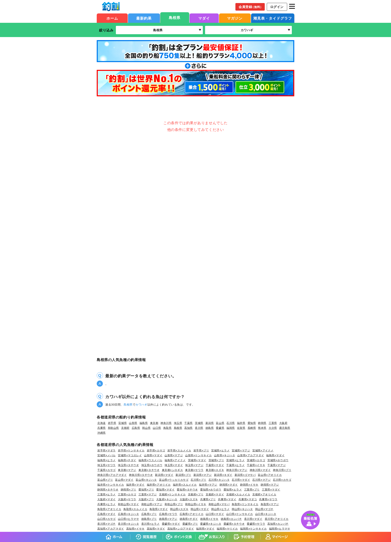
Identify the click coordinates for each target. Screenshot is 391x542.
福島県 (143, 423)
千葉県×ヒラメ (235, 465)
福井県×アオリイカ (159, 484)
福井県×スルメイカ (185, 484)
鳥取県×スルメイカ (135, 509)
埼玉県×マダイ (174, 465)
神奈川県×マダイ (260, 470)
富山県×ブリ (105, 479)
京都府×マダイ (215, 494)
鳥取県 (167, 427)
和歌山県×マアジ (152, 504)
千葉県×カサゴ (106, 470)
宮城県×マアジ (241, 450)
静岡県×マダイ (229, 484)
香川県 (199, 427)
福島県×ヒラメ (106, 460)
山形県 (133, 423)
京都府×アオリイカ (264, 494)
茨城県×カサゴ (256, 460)
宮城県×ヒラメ (220, 450)
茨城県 (199, 423)
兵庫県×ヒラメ (106, 504)
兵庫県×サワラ (268, 499)
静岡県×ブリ (128, 489)
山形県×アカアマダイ (250, 455)
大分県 (273, 427)
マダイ (204, 18)
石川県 (230, 423)
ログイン (277, 7)
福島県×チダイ (127, 460)
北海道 (101, 423)
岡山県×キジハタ (242, 509)
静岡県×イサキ (249, 484)
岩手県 (112, 423)
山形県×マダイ (153, 455)
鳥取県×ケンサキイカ (245, 504)
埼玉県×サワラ (106, 465)
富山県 (220, 423)
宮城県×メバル (106, 455)
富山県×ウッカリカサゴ (173, 479)
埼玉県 (178, 423)
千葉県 (188, 423)
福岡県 (230, 427)
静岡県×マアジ (270, 484)
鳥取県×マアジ (270, 504)
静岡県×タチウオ (108, 489)
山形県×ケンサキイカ (198, 455)
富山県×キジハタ (146, 479)
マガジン (235, 18)
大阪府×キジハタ (166, 499)
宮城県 (122, 423)
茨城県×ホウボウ (278, 460)
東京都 (154, 423)
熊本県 (262, 427)
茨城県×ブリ (216, 460)
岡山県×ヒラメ (220, 509)
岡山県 (146, 427)
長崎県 (252, 427)
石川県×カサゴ (282, 479)
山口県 (157, 427)
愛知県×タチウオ (187, 489)
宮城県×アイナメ (262, 450)
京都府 (125, 427)
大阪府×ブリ (146, 499)
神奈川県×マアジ (236, 470)
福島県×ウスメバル (150, 460)
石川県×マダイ (241, 479)
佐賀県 (241, 427)
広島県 (136, 427)
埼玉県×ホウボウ (152, 465)
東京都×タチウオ (149, 470)
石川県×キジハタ (219, 479)
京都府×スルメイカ (238, 494)
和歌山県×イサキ (195, 504)
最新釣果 (144, 18)
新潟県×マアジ (202, 474)
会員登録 (251, 7)
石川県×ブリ (198, 479)
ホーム (112, 18)
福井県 (241, 423)
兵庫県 (101, 427)
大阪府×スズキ (189, 499)
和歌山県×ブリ (174, 504)
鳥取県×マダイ (158, 509)
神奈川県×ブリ (282, 470)
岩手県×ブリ (201, 450)
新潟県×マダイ (164, 474)
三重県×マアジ (147, 494)
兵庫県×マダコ (247, 499)
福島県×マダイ (275, 455)
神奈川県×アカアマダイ (112, 474)
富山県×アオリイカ (270, 474)
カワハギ (141, 404)
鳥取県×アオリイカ (109, 509)
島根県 (174, 18)
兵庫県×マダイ (227, 499)
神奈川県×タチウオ (141, 474)
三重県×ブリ (252, 489)
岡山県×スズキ (179, 509)
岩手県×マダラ (106, 450)
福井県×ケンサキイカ (110, 484)
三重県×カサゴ (127, 494)
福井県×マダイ (135, 484)
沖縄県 (101, 432)
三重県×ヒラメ (106, 494)
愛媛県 (220, 427)
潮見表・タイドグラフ (272, 18)
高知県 (188, 427)
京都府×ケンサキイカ (172, 494)
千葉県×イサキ (256, 465)
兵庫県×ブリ (208, 499)
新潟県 (209, 423)
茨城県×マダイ (197, 460)
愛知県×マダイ (165, 489)
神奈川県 (165, 423)
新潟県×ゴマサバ (245, 474)
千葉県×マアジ (276, 465)
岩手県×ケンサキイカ (131, 450)
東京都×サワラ (194, 470)
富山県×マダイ (124, 479)
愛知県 (252, 423)
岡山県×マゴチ (264, 509)
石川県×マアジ (261, 479)
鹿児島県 (284, 427)
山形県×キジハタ (224, 455)
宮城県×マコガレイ (130, 455)
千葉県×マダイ (215, 465)
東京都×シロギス (172, 470)
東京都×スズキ (215, 470)
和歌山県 (113, 427)
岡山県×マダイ (200, 509)
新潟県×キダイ (223, 474)
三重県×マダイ (271, 489)
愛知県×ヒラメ (233, 489)
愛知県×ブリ (146, 489)
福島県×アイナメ (175, 460)
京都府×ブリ (195, 494)
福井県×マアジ (208, 484)
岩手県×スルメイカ (179, 450)
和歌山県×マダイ (128, 504)
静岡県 (262, 423)
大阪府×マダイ (106, 499)
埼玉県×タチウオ (128, 465)
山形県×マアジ (174, 455)
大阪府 (283, 423)
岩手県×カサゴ (156, 450)
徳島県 (209, 427)
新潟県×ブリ (183, 474)
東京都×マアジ (127, 470)
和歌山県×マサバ (219, 504)
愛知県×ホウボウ (210, 489)
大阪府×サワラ (127, 499)
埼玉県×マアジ (194, 465)
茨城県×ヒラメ (235, 460)
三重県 (273, 423)
